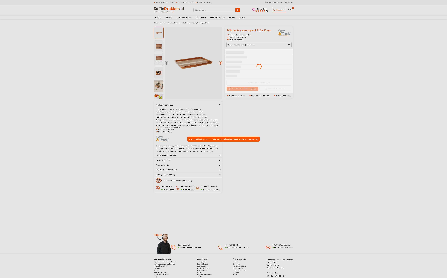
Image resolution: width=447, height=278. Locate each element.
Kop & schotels (202, 264)
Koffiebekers (202, 270)
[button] (166, 63)
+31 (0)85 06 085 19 (232, 245)
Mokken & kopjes (203, 268)
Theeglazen (201, 262)
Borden (200, 272)
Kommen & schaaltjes (205, 274)
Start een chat (184, 245)
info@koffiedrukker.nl (281, 245)
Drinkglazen (201, 266)
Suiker (199, 276)
